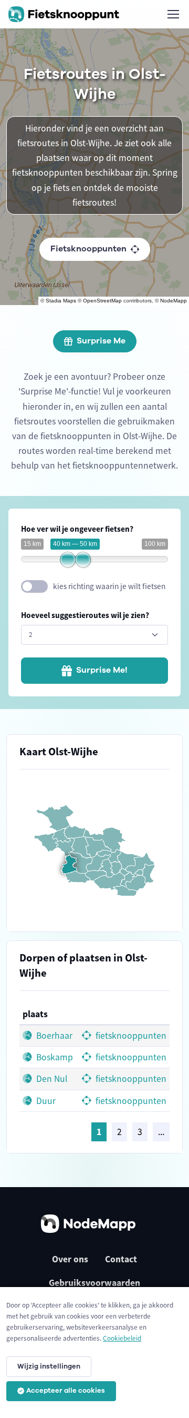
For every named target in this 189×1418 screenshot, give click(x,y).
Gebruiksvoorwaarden (94, 1283)
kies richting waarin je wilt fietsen (109, 586)
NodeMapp (173, 300)
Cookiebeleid (122, 1338)
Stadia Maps (61, 300)
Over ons (70, 1259)
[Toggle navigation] (173, 14)
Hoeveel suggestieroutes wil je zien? (85, 615)
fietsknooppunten (129, 1035)
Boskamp (53, 1057)
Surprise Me (101, 341)
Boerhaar (53, 1035)
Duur (45, 1101)
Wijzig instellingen (48, 1366)
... (161, 1132)
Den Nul (50, 1079)
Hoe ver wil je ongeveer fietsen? (77, 529)
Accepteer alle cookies (65, 1390)
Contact (121, 1259)
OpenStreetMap (102, 300)
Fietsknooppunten (88, 249)
